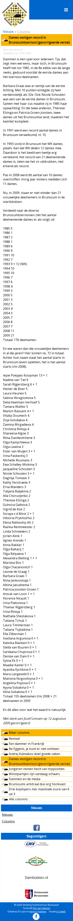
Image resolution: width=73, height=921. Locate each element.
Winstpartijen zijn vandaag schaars (34, 774)
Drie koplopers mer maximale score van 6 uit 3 (39, 791)
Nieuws (7, 815)
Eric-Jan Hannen (41, 908)
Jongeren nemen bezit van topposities (37, 769)
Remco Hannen (38, 911)
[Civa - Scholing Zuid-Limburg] (36, 844)
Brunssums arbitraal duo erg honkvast (37, 784)
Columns (23, 31)
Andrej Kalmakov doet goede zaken (34, 754)
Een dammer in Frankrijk (26, 744)
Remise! (14, 738)
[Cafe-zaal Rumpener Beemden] (36, 861)
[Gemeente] (36, 894)
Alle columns (18, 799)
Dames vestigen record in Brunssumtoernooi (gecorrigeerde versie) (39, 761)
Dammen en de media (24, 779)
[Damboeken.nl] (36, 877)
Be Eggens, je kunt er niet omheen (34, 749)
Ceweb (62, 911)
